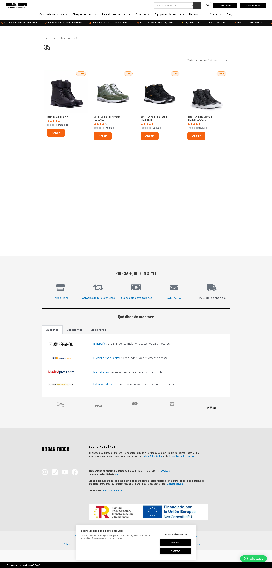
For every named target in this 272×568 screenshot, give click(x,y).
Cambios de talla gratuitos (98, 297)
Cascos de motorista (51, 14)
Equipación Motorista (167, 14)
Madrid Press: (101, 372)
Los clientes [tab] (74, 329)
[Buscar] (197, 5)
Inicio (47, 38)
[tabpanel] (136, 365)
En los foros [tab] (98, 329)
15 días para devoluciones (136, 297)
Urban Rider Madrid (153, 456)
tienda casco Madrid (112, 490)
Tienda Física (60, 297)
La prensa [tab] (52, 329)
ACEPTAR (175, 551)
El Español (99, 343)
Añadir (56, 132)
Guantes (140, 14)
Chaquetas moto (83, 14)
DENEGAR (175, 543)
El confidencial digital (106, 357)
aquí (117, 474)
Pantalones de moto (114, 14)
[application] (65, 14)
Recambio (195, 14)
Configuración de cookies (175, 534)
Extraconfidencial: (104, 384)
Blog (230, 14)
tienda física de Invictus (181, 456)
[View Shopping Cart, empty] (207, 5)
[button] (225, 5)
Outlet (214, 14)
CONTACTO (173, 297)
